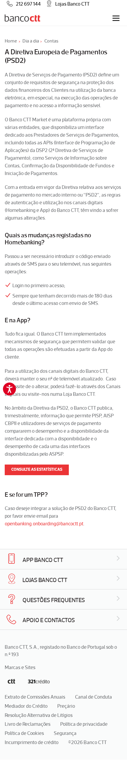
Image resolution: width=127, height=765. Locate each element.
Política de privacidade (84, 724)
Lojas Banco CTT (72, 4)
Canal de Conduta (93, 697)
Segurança (65, 733)
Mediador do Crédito (26, 706)
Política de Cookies (24, 733)
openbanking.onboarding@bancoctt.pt (44, 524)
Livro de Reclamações (28, 724)
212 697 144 (28, 4)
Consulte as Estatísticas (36, 469)
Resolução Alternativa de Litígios (39, 715)
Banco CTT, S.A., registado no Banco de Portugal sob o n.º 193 (61, 650)
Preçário (66, 706)
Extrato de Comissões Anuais (35, 697)
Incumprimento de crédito (31, 742)
